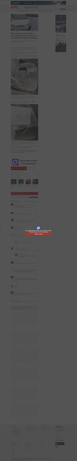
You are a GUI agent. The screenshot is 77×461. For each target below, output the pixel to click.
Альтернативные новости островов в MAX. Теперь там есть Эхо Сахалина (38, 231)
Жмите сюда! (38, 234)
